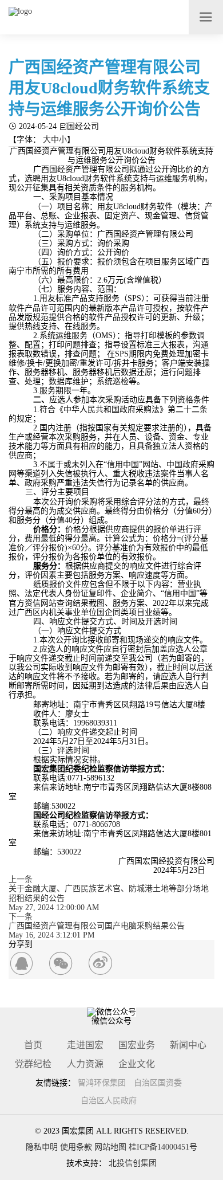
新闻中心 (188, 1045)
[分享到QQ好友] (21, 963)
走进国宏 (85, 1045)
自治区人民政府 (109, 1100)
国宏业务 (136, 1045)
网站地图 (110, 1147)
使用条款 (76, 1147)
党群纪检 (33, 1064)
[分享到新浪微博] (100, 963)
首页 (33, 1045)
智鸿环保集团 (102, 1083)
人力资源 (85, 1064)
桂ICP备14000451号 (163, 1147)
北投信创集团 (133, 1163)
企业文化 (136, 1064)
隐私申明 (42, 1147)
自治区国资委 (158, 1083)
